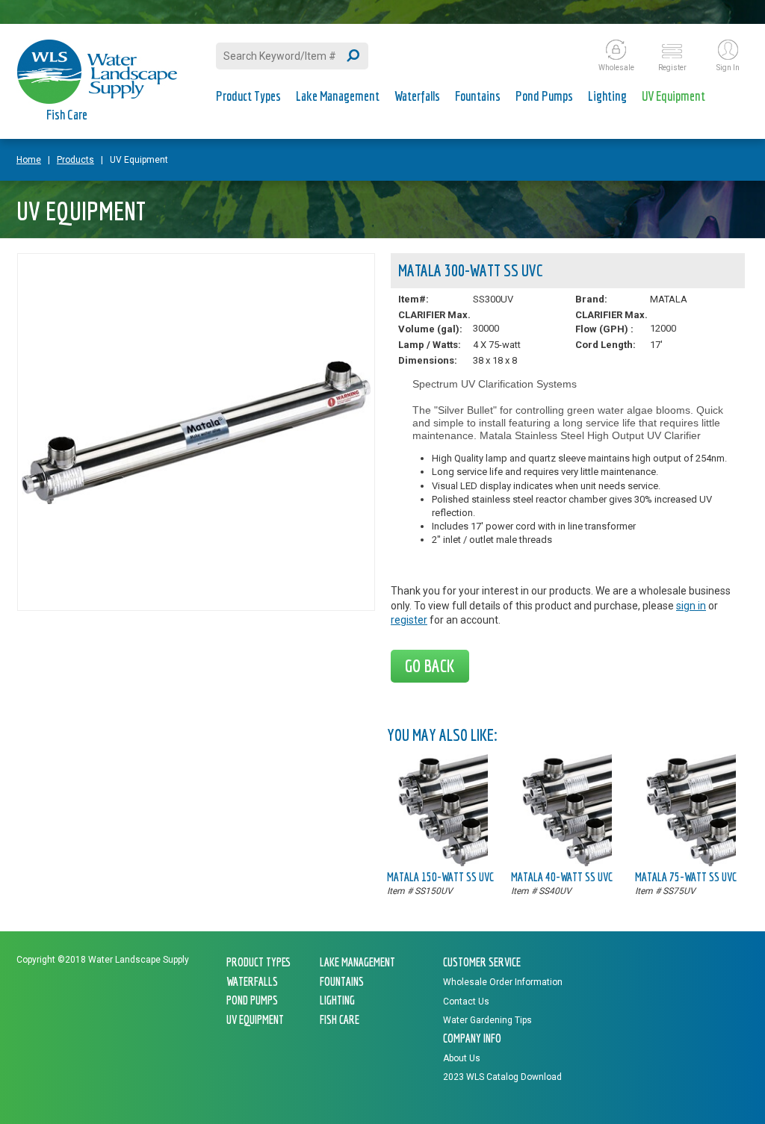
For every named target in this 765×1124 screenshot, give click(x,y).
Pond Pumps (544, 96)
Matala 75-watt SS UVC (686, 877)
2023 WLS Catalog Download (502, 1077)
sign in (691, 606)
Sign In (728, 67)
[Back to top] (720, 1076)
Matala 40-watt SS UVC (562, 877)
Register (672, 67)
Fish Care (66, 114)
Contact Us (466, 1001)
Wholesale (616, 67)
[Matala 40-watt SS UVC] (567, 863)
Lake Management (338, 96)
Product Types (248, 96)
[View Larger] (196, 500)
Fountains (478, 96)
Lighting (607, 96)
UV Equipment (673, 96)
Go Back (430, 665)
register (409, 620)
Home (28, 160)
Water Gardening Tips (487, 1020)
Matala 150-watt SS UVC (440, 877)
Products (75, 160)
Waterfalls (417, 96)
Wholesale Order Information (503, 982)
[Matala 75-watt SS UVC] (691, 863)
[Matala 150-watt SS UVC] (443, 863)
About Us (461, 1058)
